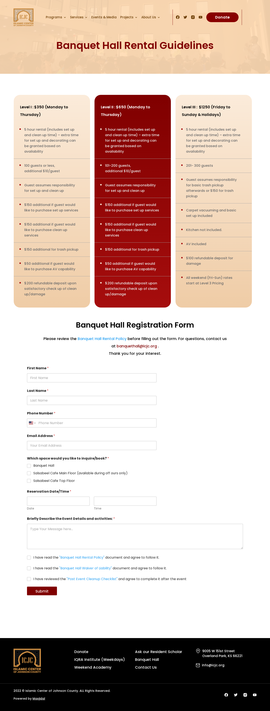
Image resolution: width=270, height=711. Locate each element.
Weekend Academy (92, 668)
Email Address (41, 436)
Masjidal (38, 698)
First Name (38, 368)
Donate (222, 17)
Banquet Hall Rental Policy (102, 338)
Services (77, 17)
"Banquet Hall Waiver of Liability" (85, 568)
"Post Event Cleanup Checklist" (92, 579)
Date (30, 508)
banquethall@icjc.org (137, 346)
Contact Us (146, 668)
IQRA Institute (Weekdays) (99, 660)
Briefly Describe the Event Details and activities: (71, 519)
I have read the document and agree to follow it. (96, 557)
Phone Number (41, 413)
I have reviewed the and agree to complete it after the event (109, 579)
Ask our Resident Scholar (158, 652)
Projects (127, 17)
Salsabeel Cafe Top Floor (54, 481)
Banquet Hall (43, 466)
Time (97, 508)
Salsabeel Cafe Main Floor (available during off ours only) (80, 473)
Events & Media (104, 17)
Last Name (38, 391)
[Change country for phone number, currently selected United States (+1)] (32, 422)
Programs (54, 17)
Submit (42, 591)
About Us (148, 17)
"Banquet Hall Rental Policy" (81, 557)
